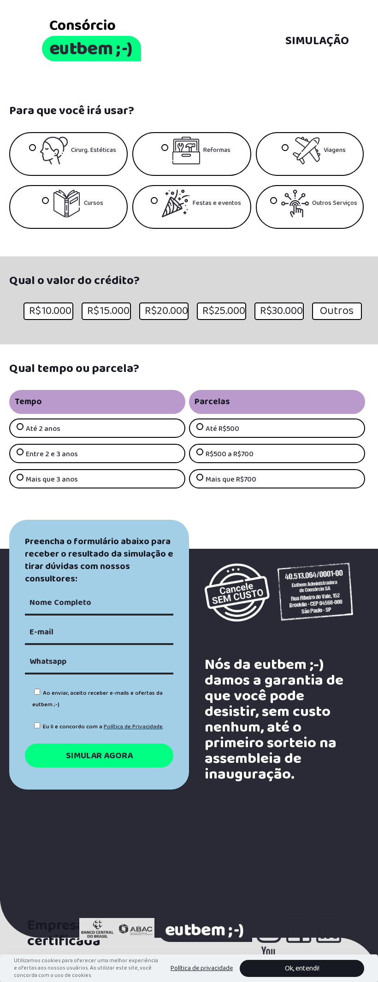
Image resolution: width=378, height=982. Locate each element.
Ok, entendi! (302, 968)
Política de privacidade (202, 968)
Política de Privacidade (133, 727)
